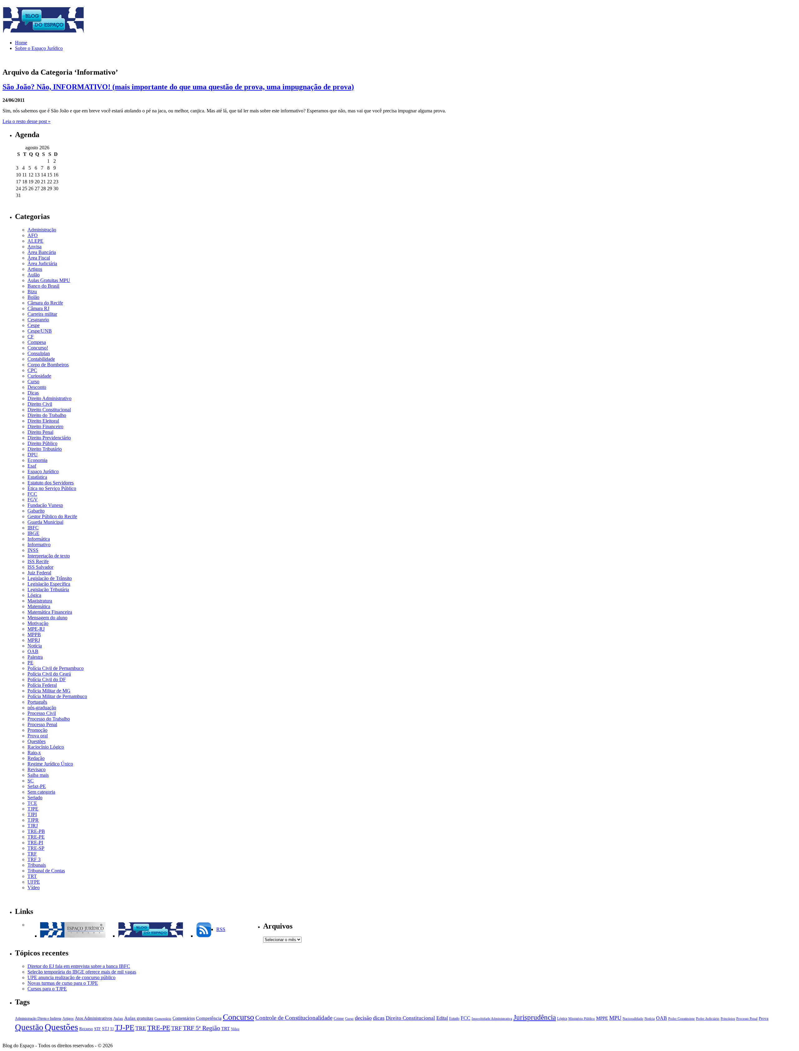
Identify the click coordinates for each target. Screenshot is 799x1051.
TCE (32, 803)
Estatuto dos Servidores (50, 482)
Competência (209, 1018)
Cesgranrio (38, 319)
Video (235, 1029)
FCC (32, 494)
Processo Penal (42, 724)
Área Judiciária (42, 263)
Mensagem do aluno (47, 617)
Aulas (118, 1018)
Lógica (34, 595)
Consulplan (38, 353)
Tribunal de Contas (46, 870)
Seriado (34, 797)
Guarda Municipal (45, 522)
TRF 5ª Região (201, 1028)
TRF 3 (34, 859)
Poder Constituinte (681, 1018)
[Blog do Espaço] (151, 936)
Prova (763, 1018)
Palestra (35, 657)
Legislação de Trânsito (49, 578)
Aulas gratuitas (138, 1018)
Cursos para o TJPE (47, 988)
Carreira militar (42, 314)
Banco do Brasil (43, 286)
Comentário (162, 1018)
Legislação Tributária (48, 589)
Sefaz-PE (36, 786)
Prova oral (37, 735)
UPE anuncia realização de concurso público (71, 977)
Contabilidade (41, 359)
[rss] (204, 936)
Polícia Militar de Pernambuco (57, 696)
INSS (32, 550)
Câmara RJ (38, 308)
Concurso (238, 1017)
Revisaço (36, 769)
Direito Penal (40, 432)
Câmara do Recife (45, 302)
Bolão (33, 297)
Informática (38, 539)
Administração (41, 229)
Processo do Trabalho (48, 718)
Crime (339, 1018)
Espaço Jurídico (43, 471)
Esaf (31, 465)
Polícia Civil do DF (46, 679)
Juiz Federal (39, 572)
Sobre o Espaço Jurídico (39, 48)
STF (97, 1029)
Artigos (34, 269)
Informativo (39, 544)
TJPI (32, 814)
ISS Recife (38, 561)
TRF (32, 853)
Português (37, 702)
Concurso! (37, 347)
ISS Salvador (40, 567)
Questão (29, 1027)
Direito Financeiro (45, 426)
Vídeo (33, 887)
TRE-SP (35, 848)
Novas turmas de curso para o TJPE (62, 983)
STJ (105, 1028)
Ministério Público (581, 1018)
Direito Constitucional (49, 409)
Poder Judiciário (707, 1018)
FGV (32, 499)
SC (30, 780)
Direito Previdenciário (49, 437)
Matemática (38, 606)
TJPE (32, 808)
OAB (32, 651)
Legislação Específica (48, 584)
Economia (37, 460)
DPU (32, 454)
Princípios (728, 1018)
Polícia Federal (42, 685)
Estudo (454, 1018)
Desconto (36, 387)
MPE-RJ (36, 629)
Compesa (36, 342)
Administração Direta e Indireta (38, 1018)
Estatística (37, 477)
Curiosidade (39, 376)
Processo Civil (41, 713)
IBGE (33, 533)
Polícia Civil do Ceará (49, 674)
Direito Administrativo (49, 398)
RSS (220, 929)
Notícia (34, 645)
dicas (379, 1018)
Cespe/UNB (39, 331)
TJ (112, 1029)
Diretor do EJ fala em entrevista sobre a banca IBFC (78, 966)
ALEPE (35, 241)
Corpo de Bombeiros (48, 364)
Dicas (33, 392)
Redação (36, 758)
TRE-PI (35, 842)
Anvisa (34, 246)
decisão (363, 1018)
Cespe (33, 325)
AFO (32, 235)
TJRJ (32, 825)
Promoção (37, 730)
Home (21, 42)
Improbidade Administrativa (492, 1018)
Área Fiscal (38, 257)
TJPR (33, 820)
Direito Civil (39, 404)
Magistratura (39, 600)
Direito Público (42, 443)
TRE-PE (36, 837)
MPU (615, 1018)
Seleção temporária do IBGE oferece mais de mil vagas (81, 971)
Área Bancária (41, 252)
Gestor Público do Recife (52, 516)
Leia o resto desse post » (26, 121)
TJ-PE (124, 1027)
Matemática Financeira (49, 612)
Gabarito (36, 510)
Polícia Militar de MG (49, 690)
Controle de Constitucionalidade (293, 1017)
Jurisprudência (534, 1017)
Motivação (37, 623)
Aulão (33, 274)
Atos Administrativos (93, 1018)
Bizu (32, 291)
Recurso (86, 1029)
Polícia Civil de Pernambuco (55, 668)
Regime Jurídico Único (50, 763)
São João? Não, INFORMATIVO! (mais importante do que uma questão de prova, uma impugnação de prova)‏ (178, 87)
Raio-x (34, 752)
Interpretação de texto (48, 555)
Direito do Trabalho (46, 415)
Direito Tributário (44, 449)
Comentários (184, 1018)
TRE (140, 1028)
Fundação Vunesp (45, 505)
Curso (33, 381)
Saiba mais (38, 775)
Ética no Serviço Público (51, 488)
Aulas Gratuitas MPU (48, 280)
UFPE (33, 882)
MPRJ (33, 640)
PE (30, 662)
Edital (442, 1018)
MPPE (602, 1018)
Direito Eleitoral (43, 421)
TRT (32, 876)
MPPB (34, 634)
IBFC (33, 527)
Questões (36, 741)
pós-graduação (41, 707)
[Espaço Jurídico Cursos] (72, 936)
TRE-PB (36, 831)
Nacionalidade (633, 1018)
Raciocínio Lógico (45, 747)
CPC (32, 370)
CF (30, 336)
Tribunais (36, 865)
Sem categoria (41, 792)
